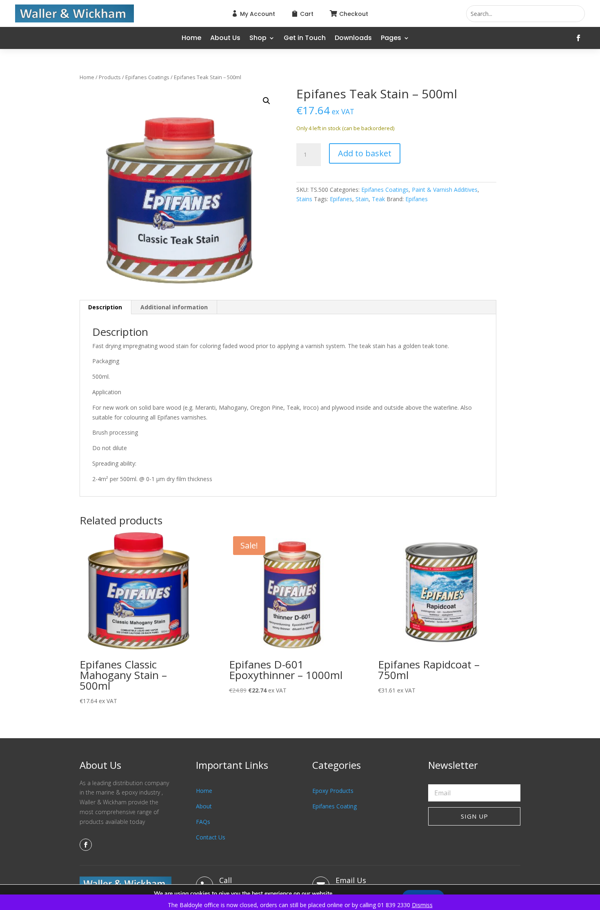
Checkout (353, 14)
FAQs (203, 822)
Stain (362, 199)
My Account (257, 14)
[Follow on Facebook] (578, 37)
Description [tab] (105, 307)
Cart (306, 14)
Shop (258, 38)
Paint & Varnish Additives (445, 189)
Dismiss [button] (422, 905)
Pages (391, 38)
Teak (378, 199)
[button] (266, 100)
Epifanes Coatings (147, 77)
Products (110, 77)
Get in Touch (305, 38)
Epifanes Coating (334, 806)
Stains (304, 199)
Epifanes (341, 199)
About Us (225, 38)
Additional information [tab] (174, 307)
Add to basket (364, 153)
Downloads (353, 38)
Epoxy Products (332, 791)
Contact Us (210, 837)
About (204, 806)
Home (191, 38)
